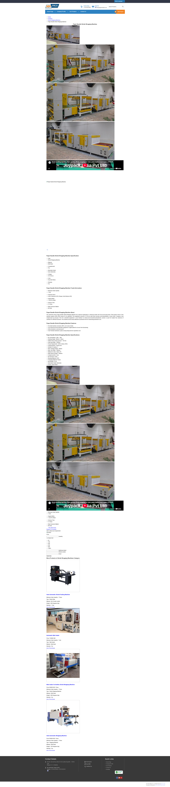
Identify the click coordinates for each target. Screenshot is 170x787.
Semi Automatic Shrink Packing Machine (58, 594)
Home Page (50, 11)
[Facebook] (117, 778)
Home (49, 17)
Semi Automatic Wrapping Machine (56, 735)
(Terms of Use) (163, 783)
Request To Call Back (51, 529)
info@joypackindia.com (102, 7)
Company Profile (61, 11)
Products (50, 18)
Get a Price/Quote (50, 607)
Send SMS (88, 764)
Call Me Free (89, 766)
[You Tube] (119, 778)
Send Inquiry (89, 761)
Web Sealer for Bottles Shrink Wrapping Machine (60, 684)
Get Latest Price (52, 527)
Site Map (108, 769)
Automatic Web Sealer (52, 635)
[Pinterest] (121, 778)
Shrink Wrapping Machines (54, 20)
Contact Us (83, 11)
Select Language (118, 1)
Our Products (73, 11)
